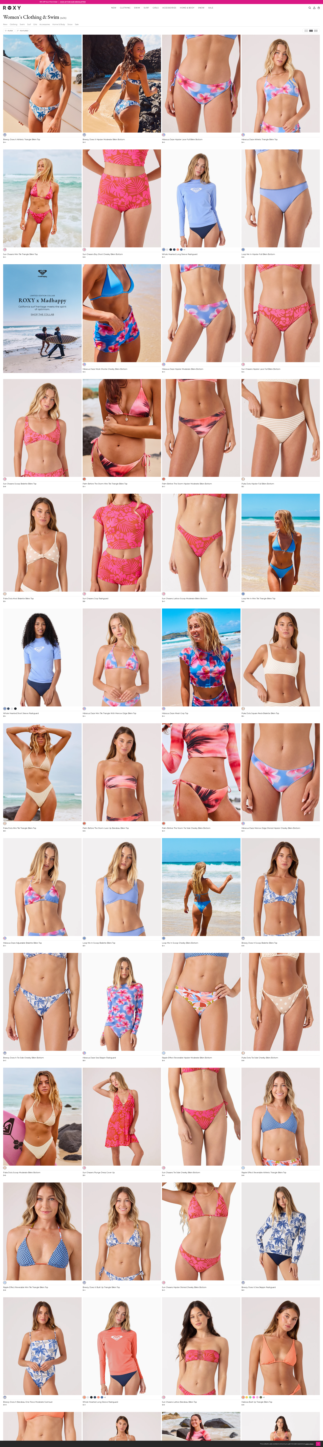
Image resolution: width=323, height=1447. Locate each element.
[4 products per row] (311, 31)
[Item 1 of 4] (122, 657)
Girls (35, 24)
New (5, 24)
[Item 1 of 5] (42, 84)
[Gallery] (42, 84)
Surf (29, 24)
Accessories (44, 24)
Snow (70, 24)
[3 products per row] (306, 31)
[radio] (4, 134)
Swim (22, 24)
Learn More (309, 1444)
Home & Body (58, 24)
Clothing (13, 24)
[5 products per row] (315, 31)
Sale (77, 24)
